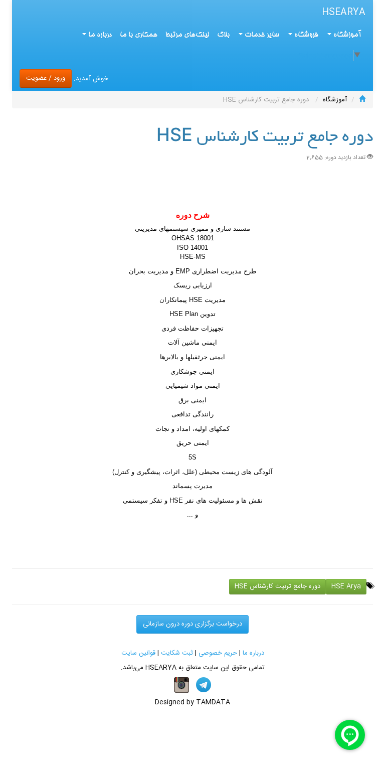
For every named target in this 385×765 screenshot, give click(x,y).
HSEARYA (343, 12)
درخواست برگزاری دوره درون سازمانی (192, 624)
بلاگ (223, 35)
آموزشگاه (346, 35)
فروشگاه (305, 35)
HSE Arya (346, 586)
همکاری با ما (138, 35)
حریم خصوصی (218, 653)
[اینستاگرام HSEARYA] (181, 685)
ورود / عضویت (45, 78)
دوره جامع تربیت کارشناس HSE (277, 586)
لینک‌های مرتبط (187, 35)
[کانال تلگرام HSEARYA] (204, 685)
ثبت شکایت (177, 653)
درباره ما (253, 653)
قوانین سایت (138, 653)
